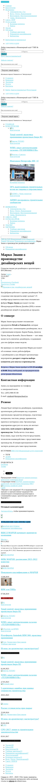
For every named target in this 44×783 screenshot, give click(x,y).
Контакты (9, 86)
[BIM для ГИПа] (6, 585)
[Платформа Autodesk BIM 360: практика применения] (10, 629)
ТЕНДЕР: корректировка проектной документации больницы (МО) (18, 483)
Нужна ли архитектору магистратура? (20, 648)
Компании (9, 80)
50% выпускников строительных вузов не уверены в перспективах (26, 188)
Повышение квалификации (20, 34)
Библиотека (14, 36)
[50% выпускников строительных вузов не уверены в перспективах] (22, 180)
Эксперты (9, 82)
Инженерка (9, 10)
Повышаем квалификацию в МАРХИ (19, 572)
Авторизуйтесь (7, 511)
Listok (8, 274)
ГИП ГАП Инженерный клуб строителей (27, 451)
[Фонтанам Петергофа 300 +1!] (18, 154)
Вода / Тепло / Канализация (20, 14)
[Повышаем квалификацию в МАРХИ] (7, 568)
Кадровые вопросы (17, 24)
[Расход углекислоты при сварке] (4, 704)
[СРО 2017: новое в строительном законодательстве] (3, 725)
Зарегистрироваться (18, 40)
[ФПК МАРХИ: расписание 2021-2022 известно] (7, 555)
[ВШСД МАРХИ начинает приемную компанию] (10, 526)
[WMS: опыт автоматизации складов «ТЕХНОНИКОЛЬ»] (17, 141)
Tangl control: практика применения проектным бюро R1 (26, 135)
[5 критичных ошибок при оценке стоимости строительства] (7, 684)
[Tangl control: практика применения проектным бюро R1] (12, 128)
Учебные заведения (17, 32)
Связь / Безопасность (18, 18)
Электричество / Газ (17, 12)
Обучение (9, 30)
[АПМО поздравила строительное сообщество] (20, 194)
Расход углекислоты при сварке (16, 708)
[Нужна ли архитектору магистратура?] (13, 642)
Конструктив (10, 8)
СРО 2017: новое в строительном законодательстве (17, 730)
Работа (12, 26)
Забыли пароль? (7, 60)
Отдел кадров (10, 22)
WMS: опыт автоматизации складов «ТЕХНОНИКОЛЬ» (24, 149)
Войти (7, 40)
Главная (8, 6)
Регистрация (31, 90)
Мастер (4, 539)
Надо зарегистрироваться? (11, 56)
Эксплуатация (11, 755)
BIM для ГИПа (8, 589)
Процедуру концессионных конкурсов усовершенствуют (19, 479)
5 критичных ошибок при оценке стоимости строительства (17, 689)
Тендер (8, 28)
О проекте (9, 78)
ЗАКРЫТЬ (5, 2)
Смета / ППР (10, 20)
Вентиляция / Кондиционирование (23, 16)
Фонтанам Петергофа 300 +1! (24, 161)
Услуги (8, 84)
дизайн (8, 457)
